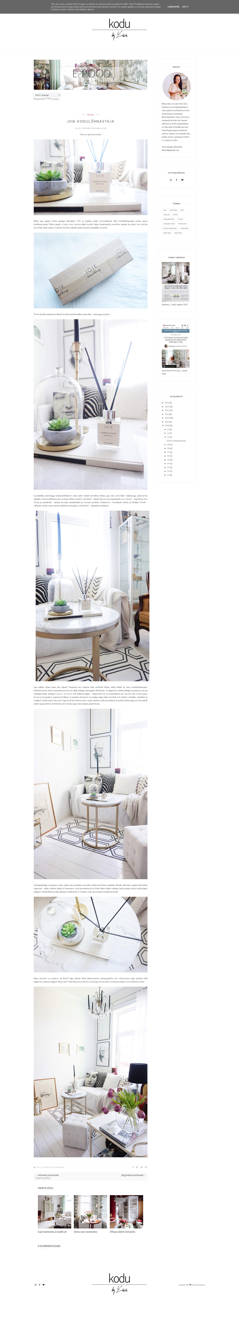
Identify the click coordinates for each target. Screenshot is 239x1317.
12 (168, 429)
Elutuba (90, 115)
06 (168, 456)
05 (168, 460)
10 (168, 437)
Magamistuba (169, 224)
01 (168, 475)
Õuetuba (167, 233)
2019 (167, 422)
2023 (167, 406)
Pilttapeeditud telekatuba (122, 1231)
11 (168, 433)
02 (168, 471)
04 (168, 463)
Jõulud (166, 215)
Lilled (180, 219)
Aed (164, 210)
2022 (167, 410)
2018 (167, 425)
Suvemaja (184, 228)
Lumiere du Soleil (63, 694)
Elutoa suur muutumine (86, 1231)
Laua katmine (168, 219)
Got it (185, 7)
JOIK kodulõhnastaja (176, 440)
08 (168, 448)
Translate (54, 99)
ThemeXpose (199, 1285)
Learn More (174, 7)
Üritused (178, 233)
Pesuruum (182, 224)
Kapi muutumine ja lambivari (52, 1231)
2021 (167, 414)
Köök (175, 215)
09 (168, 444)
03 (168, 467)
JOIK (78, 221)
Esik (182, 210)
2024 (167, 402)
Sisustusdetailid (57, 1167)
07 (168, 452)
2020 (167, 418)
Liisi (79, 128)
